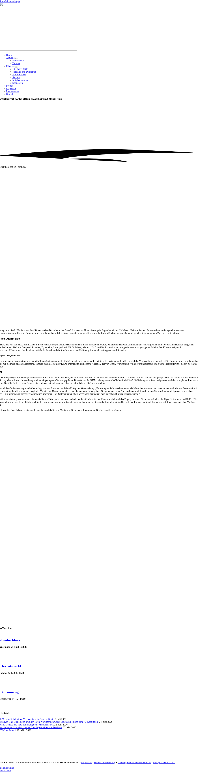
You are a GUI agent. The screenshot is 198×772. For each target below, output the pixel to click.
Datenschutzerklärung (104, 762)
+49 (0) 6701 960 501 (164, 762)
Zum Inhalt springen (10, 1)
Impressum (86, 762)
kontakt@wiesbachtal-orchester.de (134, 762)
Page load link (7, 767)
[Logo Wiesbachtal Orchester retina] (38, 49)
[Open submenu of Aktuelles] (16, 58)
